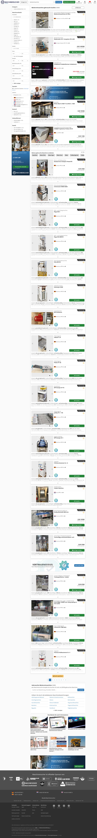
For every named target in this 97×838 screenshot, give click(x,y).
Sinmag (16, 26)
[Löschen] (54, 2)
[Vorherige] (32, 20)
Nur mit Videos (18, 129)
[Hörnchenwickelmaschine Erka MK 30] (42, 268)
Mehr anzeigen (58, 710)
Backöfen (34, 155)
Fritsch (16, 42)
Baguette (34, 708)
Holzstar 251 (35, 800)
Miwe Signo (51, 155)
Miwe (16, 28)
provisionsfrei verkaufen (20, 166)
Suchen (59, 2)
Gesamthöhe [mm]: (16, 78)
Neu (16, 111)
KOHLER (16, 43)
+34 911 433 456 (18, 794)
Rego (16, 35)
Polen (18, 99)
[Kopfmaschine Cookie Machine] (42, 494)
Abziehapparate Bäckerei (38, 697)
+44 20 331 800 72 (68, 792)
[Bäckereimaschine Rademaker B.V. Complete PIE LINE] (42, 45)
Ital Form (17, 38)
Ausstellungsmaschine (19, 113)
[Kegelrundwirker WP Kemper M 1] (42, 444)
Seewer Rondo (18, 40)
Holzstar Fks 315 (60, 800)
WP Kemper (17, 36)
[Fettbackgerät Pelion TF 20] (42, 368)
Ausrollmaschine (36, 702)
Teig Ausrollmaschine (73, 702)
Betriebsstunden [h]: (16, 63)
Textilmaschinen (27, 800)
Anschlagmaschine (36, 700)
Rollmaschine (71, 697)
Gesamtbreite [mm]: (16, 73)
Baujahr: (14, 58)
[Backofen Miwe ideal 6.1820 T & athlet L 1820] (42, 110)
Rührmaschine (71, 700)
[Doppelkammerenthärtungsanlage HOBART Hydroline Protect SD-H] (42, 135)
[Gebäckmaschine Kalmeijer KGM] (42, 293)
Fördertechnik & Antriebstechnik (48, 800)
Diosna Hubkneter (54, 702)
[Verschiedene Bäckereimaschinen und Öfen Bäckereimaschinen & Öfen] (42, 20)
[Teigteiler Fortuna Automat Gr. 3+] (42, 469)
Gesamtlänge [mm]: (16, 68)
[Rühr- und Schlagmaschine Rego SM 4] (42, 218)
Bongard (16, 33)
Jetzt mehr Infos (79, 565)
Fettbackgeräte (74, 155)
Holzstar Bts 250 (70, 800)
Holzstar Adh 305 (17, 800)
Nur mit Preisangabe (18, 56)
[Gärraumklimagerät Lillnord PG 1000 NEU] (42, 633)
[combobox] (21, 95)
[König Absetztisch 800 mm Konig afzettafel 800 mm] (42, 518)
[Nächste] (52, 20)
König (16, 30)
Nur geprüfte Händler (20, 131)
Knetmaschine (53, 705)
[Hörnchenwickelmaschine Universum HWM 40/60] (42, 193)
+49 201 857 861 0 (18, 792)
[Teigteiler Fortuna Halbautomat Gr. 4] (42, 658)
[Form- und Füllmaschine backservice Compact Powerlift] (42, 168)
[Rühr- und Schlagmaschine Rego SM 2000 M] (42, 243)
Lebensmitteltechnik (20, 9)
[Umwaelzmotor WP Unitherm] (42, 318)
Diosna (16, 19)
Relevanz (78, 7)
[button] (95, 2)
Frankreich (19, 102)
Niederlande (20, 101)
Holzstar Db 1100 (79, 800)
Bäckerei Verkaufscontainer (56, 697)
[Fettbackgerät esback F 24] (42, 343)
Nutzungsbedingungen (52, 835)
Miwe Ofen (43, 155)
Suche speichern (58, 676)
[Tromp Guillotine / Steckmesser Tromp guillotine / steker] (42, 583)
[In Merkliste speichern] (83, 14)
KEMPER (16, 23)
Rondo (16, 24)
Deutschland (20, 97)
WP (16, 21)
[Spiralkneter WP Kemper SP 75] (42, 394)
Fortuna (16, 31)
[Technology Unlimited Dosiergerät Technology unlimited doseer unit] (42, 543)
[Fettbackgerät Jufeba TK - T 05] (42, 419)
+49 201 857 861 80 (43, 792)
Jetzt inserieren (79, 97)
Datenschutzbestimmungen (40, 835)
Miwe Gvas (59, 155)
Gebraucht (17, 114)
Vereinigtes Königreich (22, 104)
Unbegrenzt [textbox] (17, 95)
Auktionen (17, 122)
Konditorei (52, 708)
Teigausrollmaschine (73, 705)
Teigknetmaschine (72, 708)
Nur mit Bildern (19, 127)
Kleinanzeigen (18, 120)
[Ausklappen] (58, 34)
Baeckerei (34, 705)
